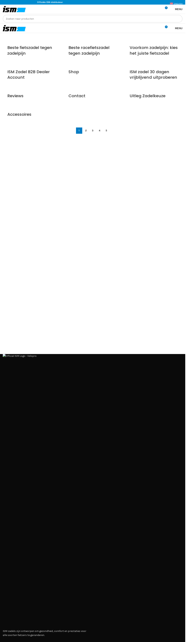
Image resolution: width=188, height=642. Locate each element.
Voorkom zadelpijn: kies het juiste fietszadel (154, 50)
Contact (76, 96)
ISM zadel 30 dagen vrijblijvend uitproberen (153, 74)
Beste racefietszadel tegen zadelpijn (88, 50)
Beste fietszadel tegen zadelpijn (29, 50)
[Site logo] (14, 8)
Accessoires (19, 114)
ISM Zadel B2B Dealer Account (28, 74)
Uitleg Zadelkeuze (147, 96)
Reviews (15, 96)
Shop (73, 72)
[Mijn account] (158, 9)
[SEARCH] (178, 19)
